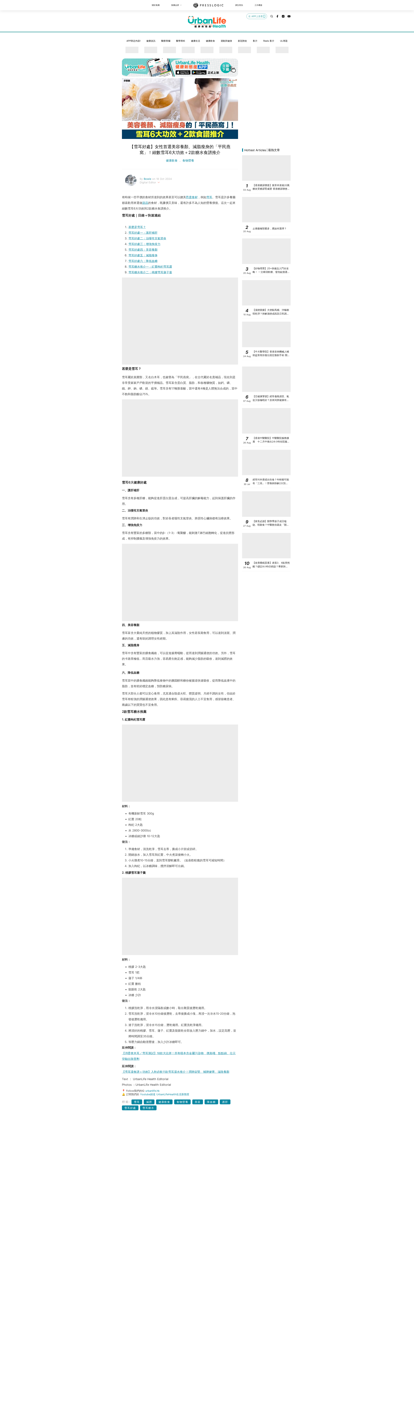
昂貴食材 (192, 197)
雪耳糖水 (148, 1107)
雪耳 (209, 197)
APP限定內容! (133, 40)
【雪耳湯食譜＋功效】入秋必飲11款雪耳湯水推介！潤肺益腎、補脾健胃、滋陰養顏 (175, 1071)
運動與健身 (226, 40)
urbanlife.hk (152, 1090)
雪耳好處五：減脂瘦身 (143, 255)
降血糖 (211, 1102)
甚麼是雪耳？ (137, 227)
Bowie (148, 178)
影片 (255, 40)
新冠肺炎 (242, 40)
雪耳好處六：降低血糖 (143, 261)
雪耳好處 (130, 1107)
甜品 (145, 203)
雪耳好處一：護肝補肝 (143, 232)
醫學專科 (180, 40)
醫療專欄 (165, 40)
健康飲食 (210, 40)
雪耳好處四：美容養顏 (143, 249)
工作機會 (258, 5)
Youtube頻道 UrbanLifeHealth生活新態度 (164, 1094)
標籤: (126, 1102)
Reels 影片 (268, 40)
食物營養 (187, 160)
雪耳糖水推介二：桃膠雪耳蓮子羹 (150, 272)
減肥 (149, 1102)
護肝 (225, 1102)
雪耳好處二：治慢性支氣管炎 (147, 238)
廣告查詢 (239, 5)
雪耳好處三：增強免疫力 (144, 244)
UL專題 (284, 40)
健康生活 (195, 40)
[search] (271, 16)
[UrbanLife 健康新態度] (207, 22)
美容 (198, 1102)
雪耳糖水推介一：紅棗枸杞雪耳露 (150, 266)
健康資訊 (150, 40)
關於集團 (156, 5)
